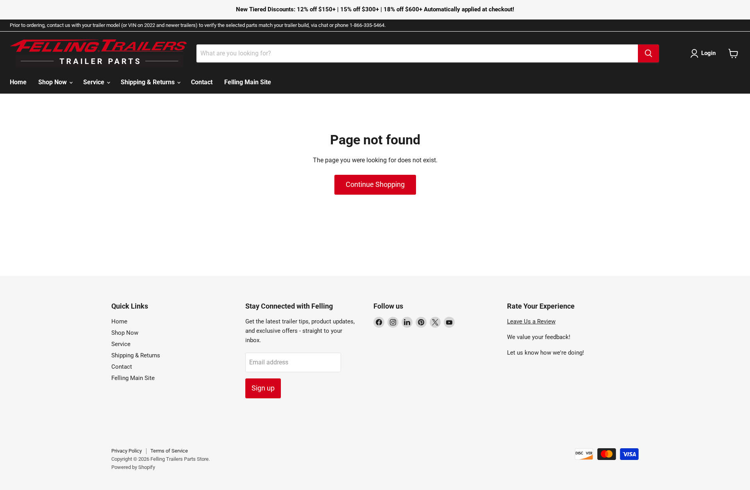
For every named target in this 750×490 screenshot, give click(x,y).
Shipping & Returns (148, 82)
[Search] (648, 53)
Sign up (263, 388)
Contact (201, 82)
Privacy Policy (126, 451)
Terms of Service (169, 451)
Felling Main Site (247, 82)
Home (18, 82)
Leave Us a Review (531, 321)
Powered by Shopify (133, 467)
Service (94, 82)
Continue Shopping (375, 184)
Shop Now (53, 82)
